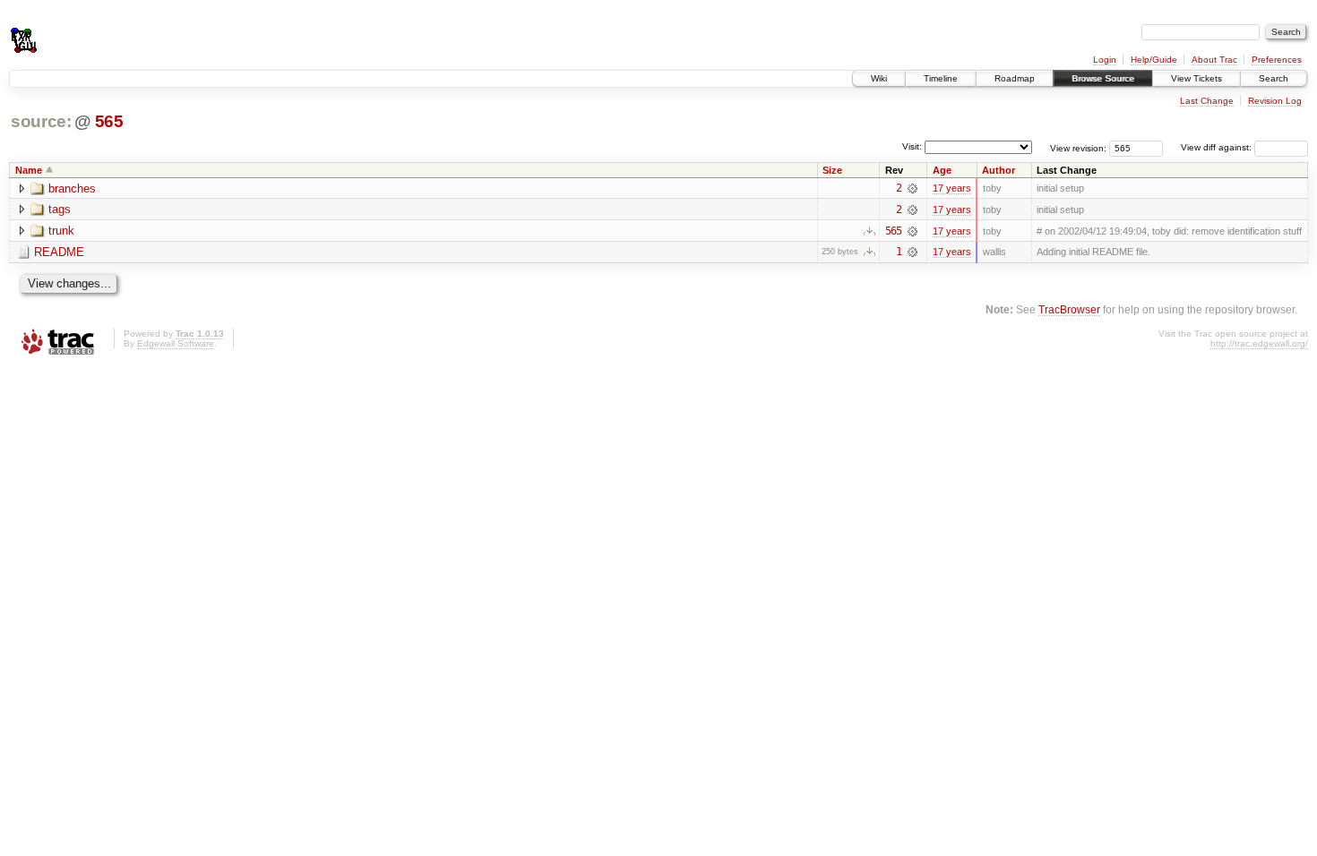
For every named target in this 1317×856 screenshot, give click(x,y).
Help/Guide (1154, 59)
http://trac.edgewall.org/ (1259, 343)
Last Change (1207, 101)
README (59, 252)
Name (28, 170)
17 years (952, 188)
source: (41, 121)
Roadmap (1014, 78)
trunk (61, 230)
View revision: (1078, 147)
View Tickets (1196, 78)
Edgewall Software (175, 343)
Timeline (941, 78)
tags (59, 209)
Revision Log (1275, 101)
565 (109, 121)
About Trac (1214, 59)
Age (942, 170)
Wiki (879, 78)
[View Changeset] (912, 188)
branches (72, 188)
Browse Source (1103, 78)
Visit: (912, 146)
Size (832, 170)
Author (998, 170)
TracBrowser (1069, 309)
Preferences (1277, 59)
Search (1273, 78)
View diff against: (1217, 147)
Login (1104, 59)
